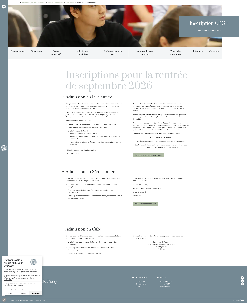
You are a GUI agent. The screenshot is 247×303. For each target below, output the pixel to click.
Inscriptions (140, 281)
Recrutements (141, 284)
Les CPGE (70, 3)
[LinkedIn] (242, 277)
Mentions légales (15, 300)
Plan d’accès (165, 287)
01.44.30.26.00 (166, 284)
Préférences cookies (40, 300)
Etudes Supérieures (55, 3)
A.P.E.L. (138, 287)
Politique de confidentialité (26, 300)
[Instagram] (242, 280)
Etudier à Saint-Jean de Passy (33, 3)
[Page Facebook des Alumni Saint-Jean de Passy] (242, 283)
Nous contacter (166, 281)
